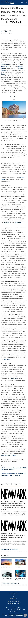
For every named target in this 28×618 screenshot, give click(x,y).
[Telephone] (22, 2)
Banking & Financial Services (20, 579)
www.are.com (7, 359)
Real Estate (18, 567)
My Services (13, 598)
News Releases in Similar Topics (9, 583)
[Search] (26, 2)
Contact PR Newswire (13, 593)
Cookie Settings (14, 612)
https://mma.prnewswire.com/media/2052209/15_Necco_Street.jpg (13, 469)
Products (14, 595)
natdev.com (13, 379)
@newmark (18, 223)
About (14, 596)
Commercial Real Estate (6, 578)
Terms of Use (9, 608)
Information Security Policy (9, 610)
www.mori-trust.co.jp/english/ (9, 455)
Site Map (19, 610)
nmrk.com (6, 223)
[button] (14, 22)
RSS (24, 610)
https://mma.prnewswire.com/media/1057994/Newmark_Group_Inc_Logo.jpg (13, 474)
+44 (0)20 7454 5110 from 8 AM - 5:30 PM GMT (14, 602)
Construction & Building (7, 567)
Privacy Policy (17, 608)
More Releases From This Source (9, 549)
